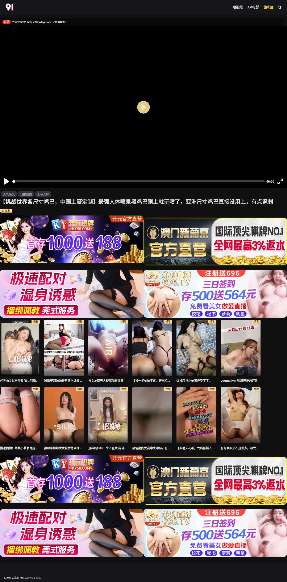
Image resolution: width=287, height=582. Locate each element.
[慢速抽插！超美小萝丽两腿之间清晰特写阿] (20, 415)
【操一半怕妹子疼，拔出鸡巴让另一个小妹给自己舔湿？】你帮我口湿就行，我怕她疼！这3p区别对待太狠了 (152, 380)
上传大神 (43, 194)
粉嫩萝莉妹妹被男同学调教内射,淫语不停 (64, 380)
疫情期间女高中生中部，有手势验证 (152, 448)
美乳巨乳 (9, 194)
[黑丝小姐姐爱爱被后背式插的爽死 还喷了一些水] (64, 415)
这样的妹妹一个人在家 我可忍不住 (108, 448)
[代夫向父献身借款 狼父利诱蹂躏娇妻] (20, 348)
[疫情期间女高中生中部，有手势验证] (152, 415)
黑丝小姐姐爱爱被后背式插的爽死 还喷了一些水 (64, 448)
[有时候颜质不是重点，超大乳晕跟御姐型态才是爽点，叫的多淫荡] (241, 415)
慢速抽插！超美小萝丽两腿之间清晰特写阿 (20, 448)
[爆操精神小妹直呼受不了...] (196, 348)
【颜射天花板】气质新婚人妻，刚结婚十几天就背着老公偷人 (196, 448)
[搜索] (280, 7)
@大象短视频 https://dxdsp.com (22, 577)
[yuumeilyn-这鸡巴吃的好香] (241, 348)
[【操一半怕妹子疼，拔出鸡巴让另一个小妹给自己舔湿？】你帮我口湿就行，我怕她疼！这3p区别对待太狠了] (152, 348)
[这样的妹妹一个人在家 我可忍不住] (108, 415)
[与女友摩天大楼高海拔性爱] (108, 348)
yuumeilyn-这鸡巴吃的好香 (239, 380)
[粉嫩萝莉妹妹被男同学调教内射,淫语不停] (64, 348)
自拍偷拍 (26, 194)
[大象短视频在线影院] (10, 7)
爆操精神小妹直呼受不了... (193, 380)
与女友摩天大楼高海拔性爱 (106, 380)
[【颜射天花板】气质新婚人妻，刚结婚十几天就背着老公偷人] (196, 415)
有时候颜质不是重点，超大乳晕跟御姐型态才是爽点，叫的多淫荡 (241, 448)
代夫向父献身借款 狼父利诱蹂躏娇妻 (20, 380)
